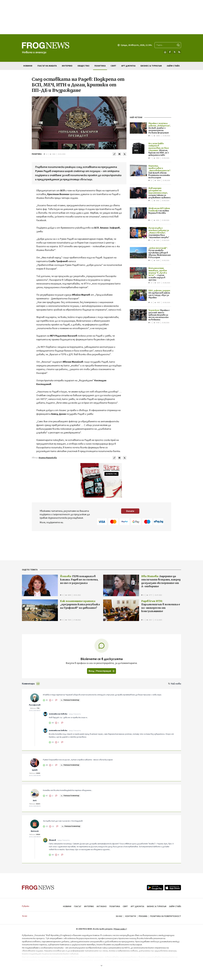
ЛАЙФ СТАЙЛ (175, 906)
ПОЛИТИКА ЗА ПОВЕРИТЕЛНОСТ (165, 916)
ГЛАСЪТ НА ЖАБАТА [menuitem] (47, 65)
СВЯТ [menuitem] (113, 65)
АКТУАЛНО (102, 906)
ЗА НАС (119, 916)
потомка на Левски (58, 714)
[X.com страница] (174, 52)
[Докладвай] (56, 700)
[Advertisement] (101, 17)
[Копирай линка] (114, 154)
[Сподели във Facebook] (119, 154)
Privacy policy (120, 929)
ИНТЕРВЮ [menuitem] (67, 65)
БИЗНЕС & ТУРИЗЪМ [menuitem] (151, 65)
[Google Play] (155, 887)
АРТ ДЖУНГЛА (137, 906)
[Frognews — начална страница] (38, 887)
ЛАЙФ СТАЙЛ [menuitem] (173, 65)
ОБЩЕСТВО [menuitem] (83, 65)
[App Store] (172, 887)
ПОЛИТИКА (37, 154)
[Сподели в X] (124, 154)
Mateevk (35, 831)
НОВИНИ (67, 906)
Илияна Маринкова (48, 457)
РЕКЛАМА (143, 916)
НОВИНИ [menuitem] (27, 65)
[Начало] (165, 52)
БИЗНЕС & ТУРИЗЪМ (156, 906)
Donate (130, 511)
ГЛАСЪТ (77, 906)
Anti (35, 800)
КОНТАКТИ (130, 916)
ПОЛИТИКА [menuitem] (100, 65)
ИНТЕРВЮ (89, 906)
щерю (35, 770)
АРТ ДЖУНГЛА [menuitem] (128, 65)
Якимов (52, 840)
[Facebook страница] (170, 52)
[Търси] (178, 45)
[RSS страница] (179, 52)
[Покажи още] (101, 966)
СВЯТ (125, 906)
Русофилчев (34, 705)
